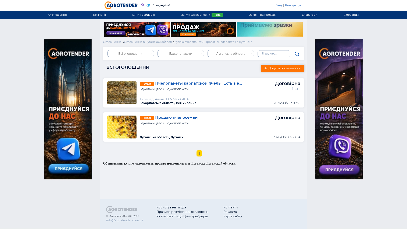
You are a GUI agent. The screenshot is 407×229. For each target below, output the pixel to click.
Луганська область (230, 54)
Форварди (351, 14)
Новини (263, 216)
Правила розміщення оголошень (182, 212)
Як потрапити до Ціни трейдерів (182, 216)
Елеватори (309, 14)
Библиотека (266, 207)
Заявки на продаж (262, 14)
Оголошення (57, 14)
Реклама (230, 212)
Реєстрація (293, 5)
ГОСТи (262, 212)
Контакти (230, 207)
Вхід (279, 5)
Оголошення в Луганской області (148, 41)
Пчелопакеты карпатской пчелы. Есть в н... (198, 83)
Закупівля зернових (201, 14)
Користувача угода (171, 207)
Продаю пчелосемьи (176, 117)
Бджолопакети (180, 54)
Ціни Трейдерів (143, 14)
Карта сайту (232, 216)
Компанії (99, 14)
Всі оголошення (130, 54)
